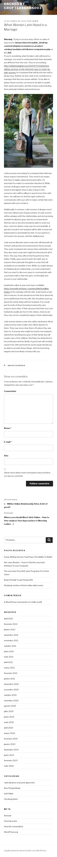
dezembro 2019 (11, 750)
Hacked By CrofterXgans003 (23, 6)
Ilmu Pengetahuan (12, 788)
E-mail (8, 442)
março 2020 (9, 733)
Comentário (10, 391)
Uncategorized (16, 365)
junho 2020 (9, 717)
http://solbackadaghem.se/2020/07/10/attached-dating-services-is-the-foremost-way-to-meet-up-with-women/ (27, 69)
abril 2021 (8, 662)
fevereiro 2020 (11, 739)
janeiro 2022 (9, 629)
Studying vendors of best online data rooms (23, 585)
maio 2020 (9, 722)
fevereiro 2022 (10, 624)
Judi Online (8, 793)
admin (35, 21)
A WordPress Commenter (16, 602)
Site (6, 456)
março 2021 (9, 668)
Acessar (7, 815)
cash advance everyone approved (19, 782)
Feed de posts (10, 821)
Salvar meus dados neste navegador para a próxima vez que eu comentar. (27, 474)
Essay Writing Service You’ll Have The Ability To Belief (28, 557)
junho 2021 (9, 651)
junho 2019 (9, 755)
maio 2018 (9, 766)
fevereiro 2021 (10, 673)
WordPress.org (11, 832)
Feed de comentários (13, 826)
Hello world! (36, 602)
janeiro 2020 (9, 744)
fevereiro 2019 (10, 760)
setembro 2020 (11, 700)
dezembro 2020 (11, 684)
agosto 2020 (10, 706)
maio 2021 (9, 657)
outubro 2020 (10, 695)
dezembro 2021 (11, 635)
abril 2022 (8, 618)
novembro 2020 (11, 689)
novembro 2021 (11, 640)
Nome (7, 428)
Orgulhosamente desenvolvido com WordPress (25, 850)
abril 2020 (8, 728)
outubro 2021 (10, 646)
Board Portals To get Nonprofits (18, 580)
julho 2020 (9, 711)
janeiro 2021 (9, 679)
